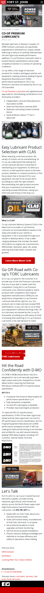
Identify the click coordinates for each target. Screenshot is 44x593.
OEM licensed (7, 552)
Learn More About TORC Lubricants (13, 355)
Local (16, 29)
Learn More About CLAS (18, 260)
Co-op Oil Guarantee (13, 571)
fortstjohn (6, 29)
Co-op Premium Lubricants (13, 91)
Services (29, 576)
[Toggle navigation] (42, 2)
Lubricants (20, 576)
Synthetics (6, 556)
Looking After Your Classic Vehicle (17, 559)
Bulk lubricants (13, 579)
